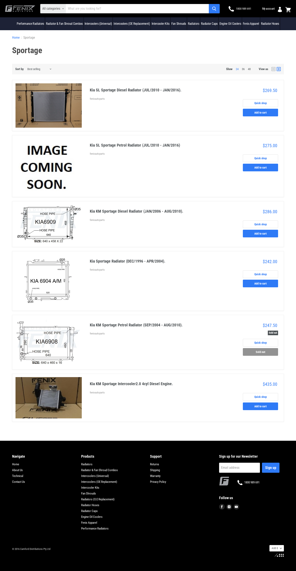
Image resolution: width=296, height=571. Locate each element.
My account (268, 8)
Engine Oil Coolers (230, 24)
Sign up (270, 467)
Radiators (193, 24)
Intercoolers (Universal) (98, 24)
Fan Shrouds (178, 24)
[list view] (279, 69)
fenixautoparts (97, 98)
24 (237, 69)
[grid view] (273, 69)
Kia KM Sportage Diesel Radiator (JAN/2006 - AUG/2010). (136, 211)
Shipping (155, 470)
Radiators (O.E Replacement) (98, 499)
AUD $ (275, 548)
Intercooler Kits (161, 24)
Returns (154, 464)
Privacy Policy (158, 482)
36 (243, 69)
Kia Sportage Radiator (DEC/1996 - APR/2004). (127, 261)
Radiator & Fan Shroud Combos (64, 24)
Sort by (19, 69)
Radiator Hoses (270, 24)
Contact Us (18, 482)
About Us (17, 470)
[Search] (214, 8)
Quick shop (260, 103)
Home (16, 37)
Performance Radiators (30, 24)
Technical (17, 476)
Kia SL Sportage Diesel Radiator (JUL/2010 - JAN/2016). (135, 90)
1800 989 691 (243, 8)
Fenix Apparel (251, 24)
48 (249, 69)
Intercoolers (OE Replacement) (132, 24)
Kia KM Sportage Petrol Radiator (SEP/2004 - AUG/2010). (136, 325)
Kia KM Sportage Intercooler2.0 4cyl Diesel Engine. (131, 383)
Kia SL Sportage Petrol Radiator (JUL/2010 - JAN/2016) (135, 145)
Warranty (155, 476)
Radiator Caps (209, 24)
